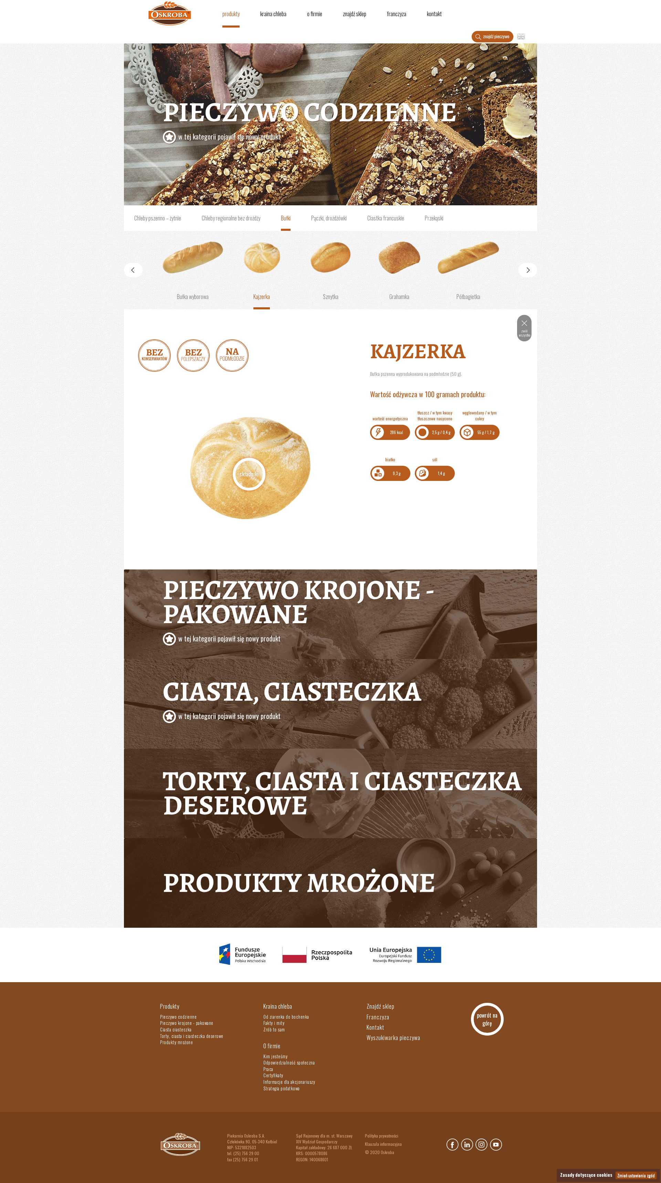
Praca (268, 1069)
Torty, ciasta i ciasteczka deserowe (342, 793)
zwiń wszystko (524, 333)
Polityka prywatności (381, 1136)
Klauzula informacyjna (383, 1144)
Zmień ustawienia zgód (636, 1175)
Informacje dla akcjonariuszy (289, 1081)
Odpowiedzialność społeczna (289, 1062)
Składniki (249, 474)
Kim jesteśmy (275, 1056)
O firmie (314, 14)
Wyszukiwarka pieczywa (393, 1037)
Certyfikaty (273, 1075)
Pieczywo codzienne (310, 117)
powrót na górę (487, 1019)
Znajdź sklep (354, 14)
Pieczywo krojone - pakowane (186, 1022)
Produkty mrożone (299, 883)
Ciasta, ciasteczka (292, 697)
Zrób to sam (274, 1029)
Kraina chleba (273, 14)
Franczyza (396, 14)
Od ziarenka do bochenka (286, 1016)
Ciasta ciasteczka (176, 1029)
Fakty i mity (273, 1022)
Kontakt (434, 14)
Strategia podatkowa (281, 1088)
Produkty (231, 14)
